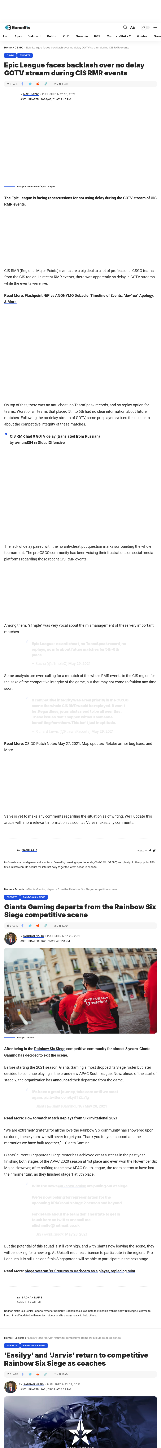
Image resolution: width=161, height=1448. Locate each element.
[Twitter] (154, 850)
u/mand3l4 (24, 442)
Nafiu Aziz (31, 94)
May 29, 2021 (79, 663)
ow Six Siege (54, 1049)
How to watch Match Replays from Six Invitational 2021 (71, 1118)
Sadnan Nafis (33, 935)
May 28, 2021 (96, 1106)
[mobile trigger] (153, 27)
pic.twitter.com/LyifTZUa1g (66, 1097)
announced (63, 1080)
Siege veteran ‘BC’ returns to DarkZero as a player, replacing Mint (80, 1271)
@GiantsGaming (72, 1186)
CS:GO (10, 55)
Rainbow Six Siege (34, 897)
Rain (38, 1049)
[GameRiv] (17, 27)
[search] (125, 27)
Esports (25, 55)
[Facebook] (150, 850)
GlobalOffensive (51, 442)
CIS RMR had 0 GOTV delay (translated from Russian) (55, 436)
